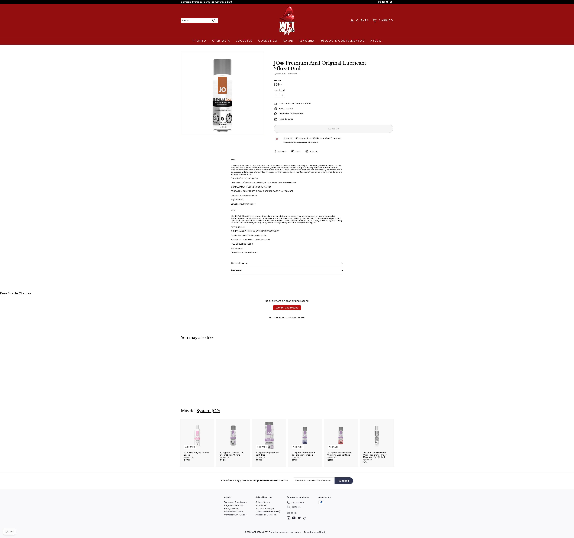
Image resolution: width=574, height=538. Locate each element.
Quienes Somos (263, 502)
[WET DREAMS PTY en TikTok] (304, 517)
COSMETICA (267, 41)
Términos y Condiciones (235, 502)
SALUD (288, 41)
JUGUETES (244, 41)
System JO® (279, 73)
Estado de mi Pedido (233, 511)
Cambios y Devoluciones (236, 515)
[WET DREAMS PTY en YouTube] (294, 517)
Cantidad (279, 90)
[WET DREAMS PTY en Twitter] (299, 517)
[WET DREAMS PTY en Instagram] (288, 517)
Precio (277, 80)
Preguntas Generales (234, 505)
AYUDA (375, 41)
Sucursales (261, 505)
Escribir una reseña (286, 307)
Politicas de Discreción (266, 515)
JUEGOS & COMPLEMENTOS (342, 41)
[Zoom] (222, 93)
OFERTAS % (221, 41)
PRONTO (199, 41)
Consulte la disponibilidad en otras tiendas (301, 142)
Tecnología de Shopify (315, 532)
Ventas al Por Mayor (265, 508)
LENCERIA (307, 41)
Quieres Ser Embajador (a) (268, 511)
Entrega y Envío (231, 508)
